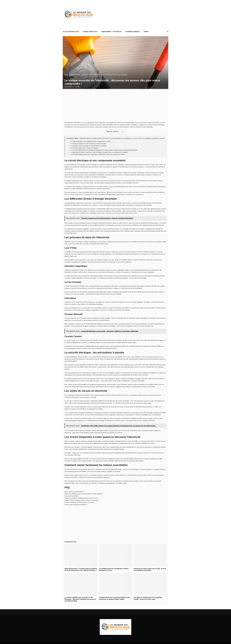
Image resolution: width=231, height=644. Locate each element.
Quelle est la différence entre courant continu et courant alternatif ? (84, 494)
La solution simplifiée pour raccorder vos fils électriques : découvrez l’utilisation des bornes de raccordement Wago (80, 599)
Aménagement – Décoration (111, 31)
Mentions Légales (106, 637)
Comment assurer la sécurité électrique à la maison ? (80, 502)
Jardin (146, 31)
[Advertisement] (135, 14)
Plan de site (126, 637)
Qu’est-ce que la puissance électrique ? (76, 504)
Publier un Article (117, 637)
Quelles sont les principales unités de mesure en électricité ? (82, 500)
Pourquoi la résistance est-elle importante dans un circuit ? (81, 498)
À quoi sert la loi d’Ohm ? (72, 496)
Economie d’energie (132, 31)
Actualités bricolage (71, 31)
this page (140, 612)
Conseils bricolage (90, 31)
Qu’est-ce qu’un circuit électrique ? (74, 491)
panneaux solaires (135, 340)
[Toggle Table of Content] (122, 132)
